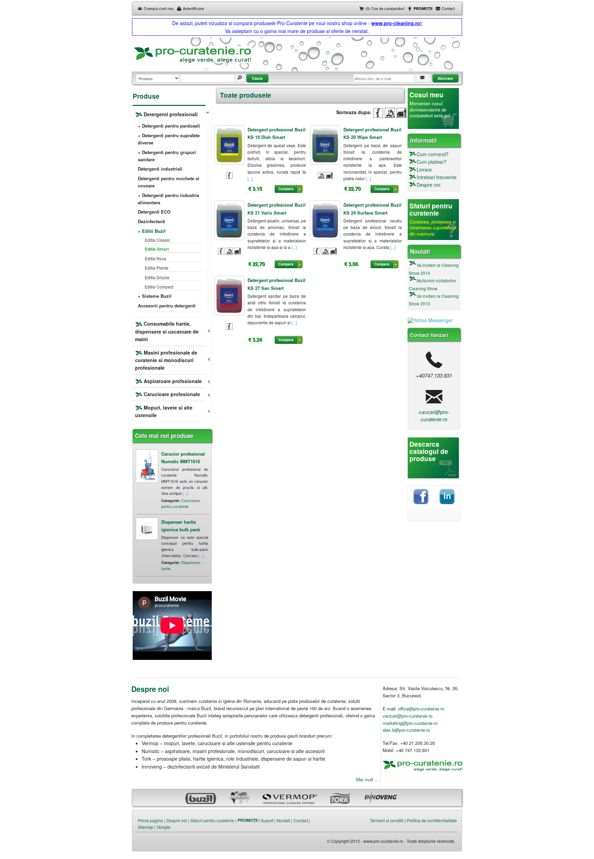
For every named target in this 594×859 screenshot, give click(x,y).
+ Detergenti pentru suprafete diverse (169, 139)
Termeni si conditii (387, 820)
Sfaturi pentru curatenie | (213, 820)
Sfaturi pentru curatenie (430, 209)
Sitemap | (146, 827)
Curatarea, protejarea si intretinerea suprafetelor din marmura (432, 227)
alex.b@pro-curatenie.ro (406, 730)
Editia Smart (157, 249)
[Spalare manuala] (378, 112)
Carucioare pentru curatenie (180, 503)
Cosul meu (426, 94)
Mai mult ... (367, 779)
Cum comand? (433, 154)
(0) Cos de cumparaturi (384, 8)
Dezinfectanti (151, 221)
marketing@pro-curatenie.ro (410, 723)
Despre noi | (177, 820)
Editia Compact (159, 287)
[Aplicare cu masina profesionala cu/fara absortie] (401, 112)
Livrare (424, 169)
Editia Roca (155, 258)
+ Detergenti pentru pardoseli (169, 125)
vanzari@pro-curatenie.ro (434, 415)
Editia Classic (157, 240)
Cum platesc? (432, 161)
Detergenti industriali (160, 168)
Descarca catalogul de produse (428, 451)
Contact (448, 8)
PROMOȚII (423, 8)
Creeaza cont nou (159, 8)
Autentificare (193, 8)
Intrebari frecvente (436, 177)
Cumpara (286, 188)
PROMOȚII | (249, 820)
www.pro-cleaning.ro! (396, 23)
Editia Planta (156, 268)
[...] (250, 178)
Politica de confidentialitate (432, 820)
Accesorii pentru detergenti (167, 305)
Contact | (302, 820)
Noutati (420, 251)
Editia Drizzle (157, 277)
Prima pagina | (151, 820)
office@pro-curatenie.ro (421, 708)
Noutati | (284, 820)
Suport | (268, 820)
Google (163, 827)
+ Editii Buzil (152, 231)
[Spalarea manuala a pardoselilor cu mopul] (390, 112)
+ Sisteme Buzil (155, 296)
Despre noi (428, 184)
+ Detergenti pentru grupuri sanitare (167, 156)
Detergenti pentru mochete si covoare (168, 182)
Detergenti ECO (154, 211)
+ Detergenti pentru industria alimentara (168, 199)
